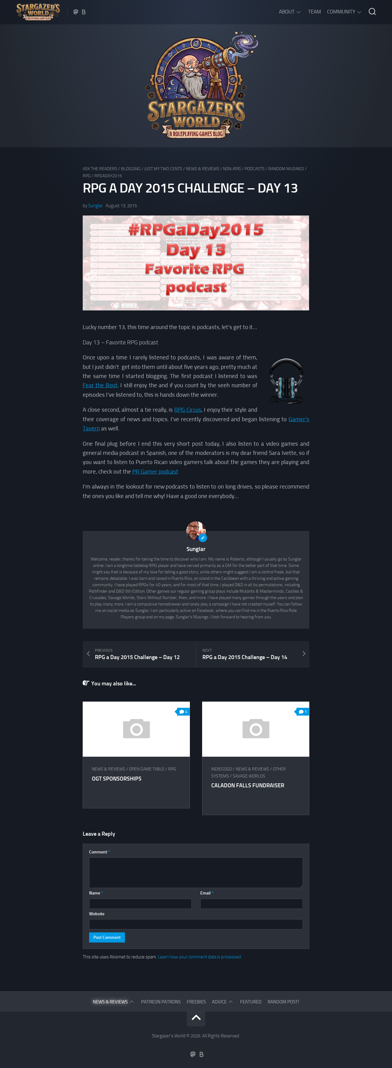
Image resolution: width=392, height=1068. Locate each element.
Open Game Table (146, 769)
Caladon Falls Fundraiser (247, 785)
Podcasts (255, 168)
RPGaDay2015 (108, 175)
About (287, 12)
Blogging (131, 168)
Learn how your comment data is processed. (200, 957)
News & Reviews (202, 168)
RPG (87, 175)
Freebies (196, 1002)
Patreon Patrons (161, 1002)
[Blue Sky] (84, 12)
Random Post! (283, 1002)
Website (96, 913)
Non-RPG (232, 168)
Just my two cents (163, 168)
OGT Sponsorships (116, 778)
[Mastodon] (76, 12)
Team (314, 12)
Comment (99, 852)
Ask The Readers (100, 168)
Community (341, 12)
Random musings (286, 168)
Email (206, 893)
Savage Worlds (249, 776)
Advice (219, 1002)
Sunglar (95, 205)
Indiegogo (221, 769)
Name (96, 893)
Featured (251, 1002)
